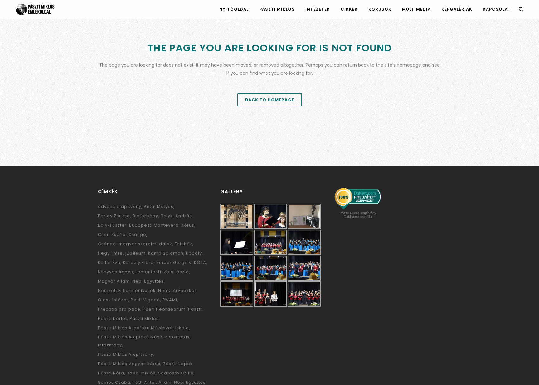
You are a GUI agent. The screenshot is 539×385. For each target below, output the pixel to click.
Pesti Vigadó (145, 300)
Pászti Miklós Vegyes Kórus (129, 364)
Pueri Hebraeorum (164, 309)
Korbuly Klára (138, 262)
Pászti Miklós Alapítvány (125, 354)
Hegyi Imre (110, 253)
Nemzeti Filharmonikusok (127, 290)
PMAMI (170, 300)
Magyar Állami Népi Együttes (131, 281)
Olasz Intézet (113, 300)
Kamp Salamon (165, 253)
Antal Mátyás (158, 206)
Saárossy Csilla (176, 373)
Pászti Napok (178, 364)
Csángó (137, 234)
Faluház (183, 244)
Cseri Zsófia (112, 234)
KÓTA (200, 262)
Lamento (146, 272)
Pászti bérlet (112, 319)
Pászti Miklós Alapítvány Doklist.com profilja (358, 214)
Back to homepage (269, 100)
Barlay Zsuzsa (114, 216)
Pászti (195, 309)
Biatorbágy (145, 216)
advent (106, 206)
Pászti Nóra (111, 373)
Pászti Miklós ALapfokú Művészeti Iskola (143, 328)
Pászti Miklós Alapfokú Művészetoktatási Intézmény (144, 341)
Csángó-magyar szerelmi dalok (135, 244)
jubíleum (135, 253)
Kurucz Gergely (174, 262)
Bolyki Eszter (112, 225)
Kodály (194, 253)
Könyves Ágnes (115, 272)
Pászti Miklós (144, 319)
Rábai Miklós (141, 373)
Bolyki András (176, 216)
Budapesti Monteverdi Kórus (161, 225)
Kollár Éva (109, 262)
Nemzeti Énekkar (177, 290)
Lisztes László (173, 272)
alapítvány (129, 206)
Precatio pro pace (119, 309)
